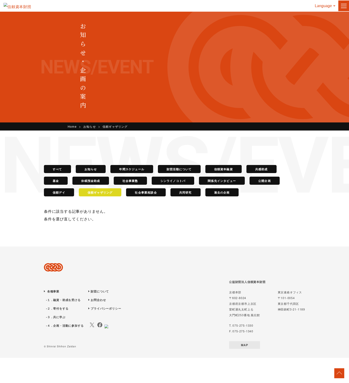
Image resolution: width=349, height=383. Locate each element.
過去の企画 (222, 192)
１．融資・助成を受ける (64, 300)
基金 (56, 181)
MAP (244, 345)
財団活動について (179, 169)
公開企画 (264, 181)
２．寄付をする (58, 308)
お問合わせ (98, 300)
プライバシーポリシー (106, 308)
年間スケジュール (131, 169)
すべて (57, 169)
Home (72, 126)
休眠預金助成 (90, 181)
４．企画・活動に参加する (65, 325)
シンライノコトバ (173, 181)
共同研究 (185, 192)
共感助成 (261, 169)
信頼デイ (59, 192)
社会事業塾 (130, 181)
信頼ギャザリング (100, 192)
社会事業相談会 (146, 192)
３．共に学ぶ (56, 317)
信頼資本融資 (223, 169)
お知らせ (89, 126)
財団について (100, 291)
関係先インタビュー (222, 181)
